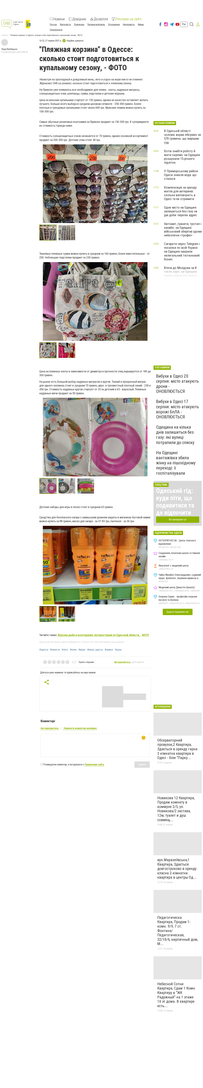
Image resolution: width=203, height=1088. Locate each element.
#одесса (43, 649)
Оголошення (114, 24)
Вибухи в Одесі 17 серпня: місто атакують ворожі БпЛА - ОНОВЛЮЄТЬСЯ (177, 409)
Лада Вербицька (9, 49)
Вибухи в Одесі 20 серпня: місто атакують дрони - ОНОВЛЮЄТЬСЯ (177, 383)
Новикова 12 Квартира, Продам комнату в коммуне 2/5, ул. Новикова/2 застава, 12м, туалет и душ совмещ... (176, 809)
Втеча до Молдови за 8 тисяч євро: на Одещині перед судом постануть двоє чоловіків (180, 273)
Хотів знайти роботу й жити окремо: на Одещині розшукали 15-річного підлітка (182, 156)
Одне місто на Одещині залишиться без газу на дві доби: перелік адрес (180, 211)
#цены (118, 649)
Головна (4, 35)
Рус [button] (184, 24)
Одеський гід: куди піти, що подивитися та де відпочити (175, 501)
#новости (55, 649)
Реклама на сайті (128, 19)
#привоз (109, 649)
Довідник (79, 19)
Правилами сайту (94, 764)
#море (82, 649)
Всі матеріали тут (178, 519)
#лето (65, 649)
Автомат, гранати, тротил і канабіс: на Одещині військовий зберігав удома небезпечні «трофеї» (183, 229)
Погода (53, 24)
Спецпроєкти (56, 29)
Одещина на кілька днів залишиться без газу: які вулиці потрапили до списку (175, 434)
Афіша (141, 24)
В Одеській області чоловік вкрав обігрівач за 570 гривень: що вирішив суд (182, 136)
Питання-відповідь (96, 24)
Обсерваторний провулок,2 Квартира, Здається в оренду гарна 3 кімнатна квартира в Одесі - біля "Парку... (177, 749)
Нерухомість (129, 24)
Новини (59, 19)
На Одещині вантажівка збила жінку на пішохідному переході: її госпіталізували (176, 463)
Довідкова (79, 24)
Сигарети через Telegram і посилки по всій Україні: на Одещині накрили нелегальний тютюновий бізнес (182, 251)
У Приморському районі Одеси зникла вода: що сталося (181, 175)
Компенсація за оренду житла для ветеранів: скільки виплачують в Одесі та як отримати (180, 193)
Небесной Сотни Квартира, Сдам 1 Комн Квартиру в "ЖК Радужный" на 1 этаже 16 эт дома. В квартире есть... (176, 995)
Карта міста (65, 24)
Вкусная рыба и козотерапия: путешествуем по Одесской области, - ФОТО (103, 635)
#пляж (73, 649)
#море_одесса (95, 649)
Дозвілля (101, 19)
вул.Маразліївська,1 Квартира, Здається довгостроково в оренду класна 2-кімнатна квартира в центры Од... (176, 869)
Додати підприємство (178, 611)
